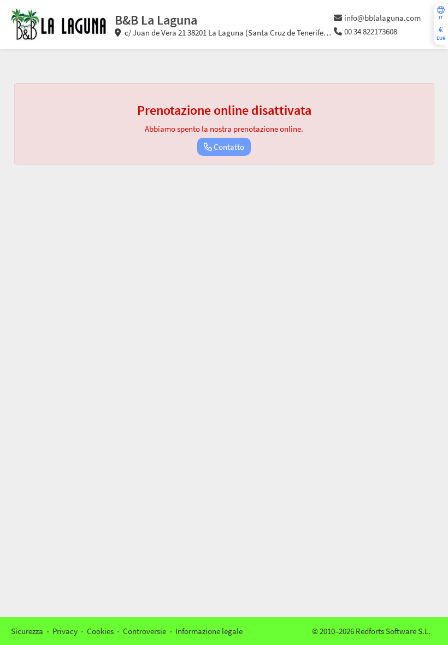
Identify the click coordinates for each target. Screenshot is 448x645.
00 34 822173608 (370, 31)
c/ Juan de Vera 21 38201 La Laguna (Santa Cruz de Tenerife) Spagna (221, 32)
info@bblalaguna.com (382, 18)
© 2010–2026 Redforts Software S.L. (371, 631)
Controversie (144, 631)
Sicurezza (27, 631)
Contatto (228, 147)
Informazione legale (209, 631)
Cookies (100, 631)
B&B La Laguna (156, 19)
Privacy (65, 631)
